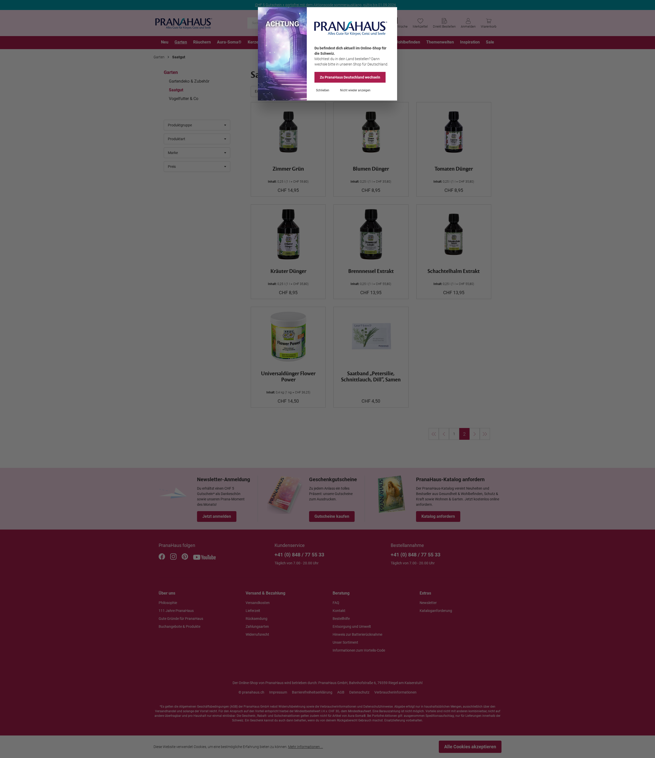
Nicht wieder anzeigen (355, 90)
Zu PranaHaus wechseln (350, 77)
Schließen (322, 90)
